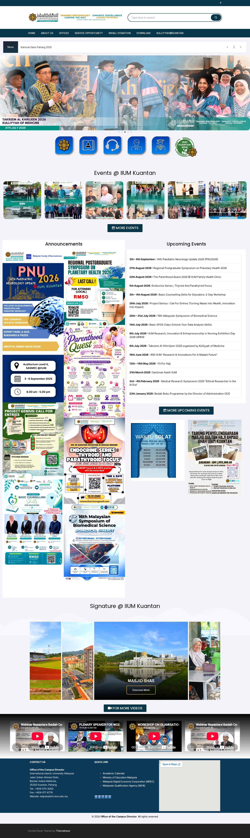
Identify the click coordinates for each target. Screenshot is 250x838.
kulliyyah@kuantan (170, 33)
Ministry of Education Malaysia (120, 777)
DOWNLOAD (144, 33)
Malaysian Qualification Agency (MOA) (124, 785)
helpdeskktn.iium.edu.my (54, 796)
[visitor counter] (102, 796)
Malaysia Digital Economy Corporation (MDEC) (128, 781)
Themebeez (63, 830)
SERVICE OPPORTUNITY (89, 33)
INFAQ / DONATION (120, 33)
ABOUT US (47, 33)
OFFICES (64, 33)
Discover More (141, 690)
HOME (31, 33)
